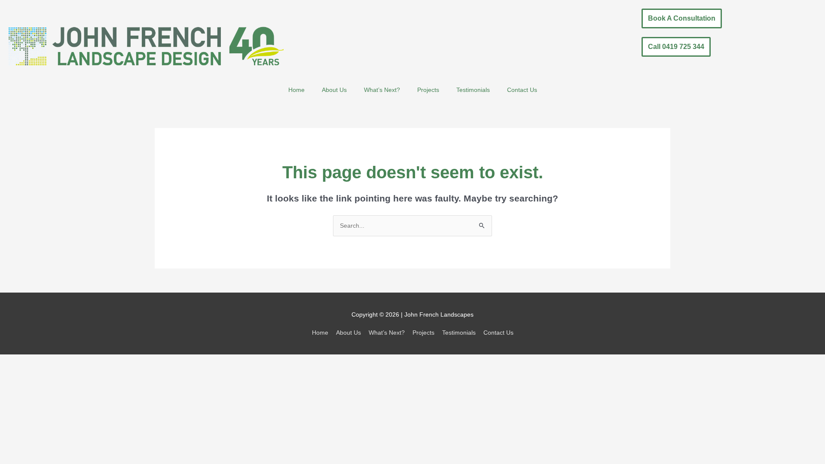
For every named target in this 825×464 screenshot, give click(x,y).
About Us (334, 89)
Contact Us (522, 89)
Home (296, 89)
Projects (428, 89)
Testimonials (473, 89)
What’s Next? (382, 89)
